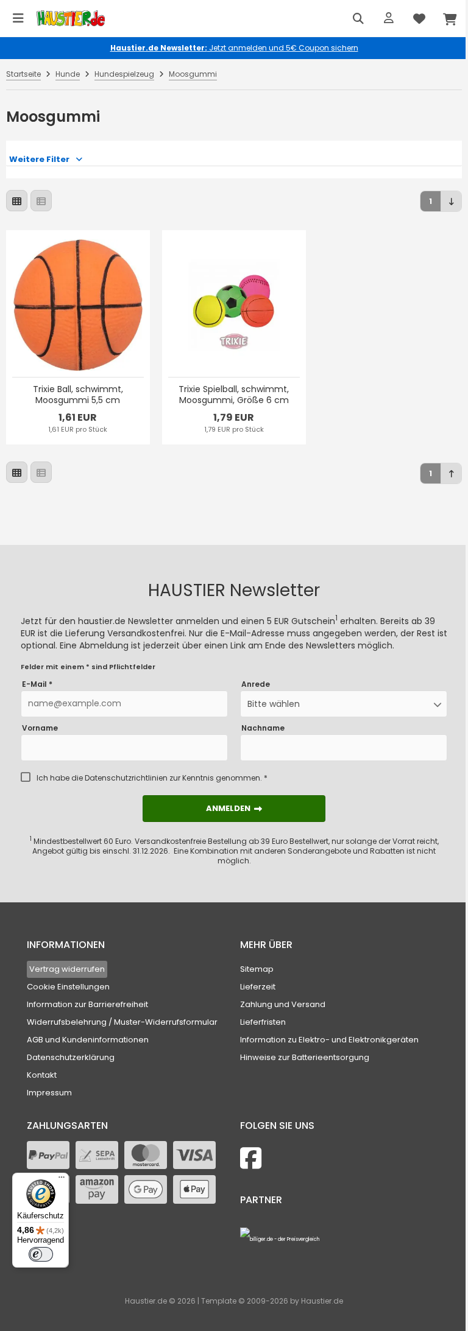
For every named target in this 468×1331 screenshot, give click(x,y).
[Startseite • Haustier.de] (71, 18)
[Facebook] (250, 1158)
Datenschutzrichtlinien (126, 778)
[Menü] (18, 18)
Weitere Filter (39, 159)
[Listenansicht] (41, 200)
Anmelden (234, 808)
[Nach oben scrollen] (451, 473)
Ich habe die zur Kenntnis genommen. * (152, 778)
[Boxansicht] (16, 200)
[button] (343, 703)
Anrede (255, 684)
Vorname (40, 728)
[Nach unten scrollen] (451, 201)
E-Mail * (37, 684)
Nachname (263, 728)
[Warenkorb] (450, 18)
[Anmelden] (389, 18)
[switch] (41, 1254)
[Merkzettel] (419, 18)
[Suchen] (358, 18)
